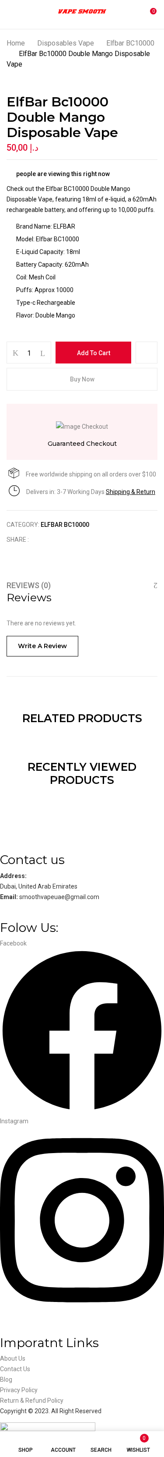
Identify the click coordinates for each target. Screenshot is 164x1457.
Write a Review (42, 646)
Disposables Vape (65, 43)
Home (16, 43)
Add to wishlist (146, 352)
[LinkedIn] (67, 539)
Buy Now (82, 379)
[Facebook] (40, 539)
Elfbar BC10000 (130, 43)
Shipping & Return (130, 491)
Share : (18, 539)
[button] (149, 14)
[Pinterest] (80, 539)
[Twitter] (53, 539)
